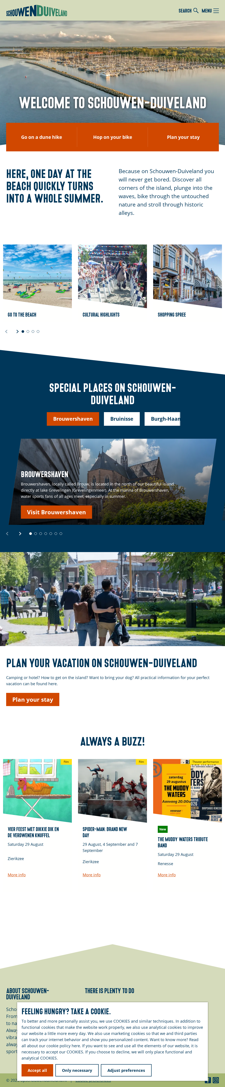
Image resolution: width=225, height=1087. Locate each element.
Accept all (37, 1070)
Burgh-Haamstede (174, 418)
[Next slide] (17, 331)
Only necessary (77, 1070)
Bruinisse (121, 418)
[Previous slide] (6, 331)
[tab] (23, 331)
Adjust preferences (126, 1070)
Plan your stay (32, 699)
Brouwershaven (73, 418)
